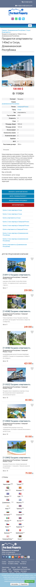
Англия (19, 521)
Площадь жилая (11, 127)
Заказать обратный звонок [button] (18, 192)
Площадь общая (11, 124)
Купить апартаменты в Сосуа (11, 218)
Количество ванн (10, 135)
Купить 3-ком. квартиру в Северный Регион (16, 225)
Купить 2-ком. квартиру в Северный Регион (16, 221)
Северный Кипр (7, 539)
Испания (19, 490)
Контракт (13, 99)
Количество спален (10, 133)
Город (14, 109)
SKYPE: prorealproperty (18, 196)
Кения (20, 539)
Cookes (4, 562)
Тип (14, 112)
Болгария (7, 514)
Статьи (4, 563)
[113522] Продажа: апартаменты (17, 384)
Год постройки (11, 115)
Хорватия (19, 527)
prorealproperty (27, 2)
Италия (7, 521)
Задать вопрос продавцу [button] (18, 200)
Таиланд (19, 508)
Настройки (14, 584)
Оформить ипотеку (14, 562)
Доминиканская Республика (21, 569)
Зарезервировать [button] (18, 205)
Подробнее (24, 584)
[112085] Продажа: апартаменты (17, 457)
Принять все (29, 581)
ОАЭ (6, 490)
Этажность (12, 118)
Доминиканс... (6, 502)
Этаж (14, 121)
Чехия (7, 527)
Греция (6, 496)
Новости (23, 562)
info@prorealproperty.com (24, 5)
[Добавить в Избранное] (32, 259)
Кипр (6, 508)
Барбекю (13, 138)
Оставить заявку (13, 563)
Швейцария (19, 533)
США (18, 496)
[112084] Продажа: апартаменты (17, 421)
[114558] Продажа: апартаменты (17, 311)
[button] (32, 57)
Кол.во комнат (11, 130)
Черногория (6, 484)
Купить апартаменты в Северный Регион (15, 229)
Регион (13, 106)
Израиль (19, 502)
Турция (19, 484)
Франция (7, 533)
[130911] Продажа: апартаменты (17, 275)
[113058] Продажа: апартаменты (17, 348)
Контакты (23, 563)
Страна (13, 102)
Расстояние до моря (9, 144)
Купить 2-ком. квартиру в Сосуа (12, 210)
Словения (19, 514)
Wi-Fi (14, 141)
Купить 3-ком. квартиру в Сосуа (12, 214)
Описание (6, 149)
